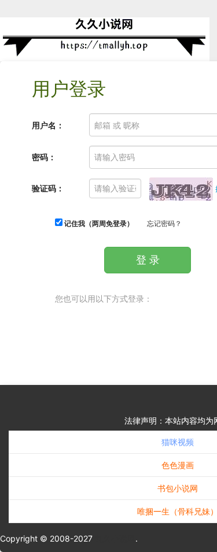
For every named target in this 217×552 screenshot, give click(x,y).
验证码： (48, 188)
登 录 (148, 260)
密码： (44, 157)
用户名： (48, 125)
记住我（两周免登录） (98, 223)
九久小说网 (115, 538)
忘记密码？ (164, 223)
